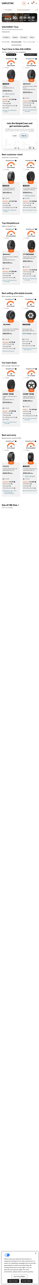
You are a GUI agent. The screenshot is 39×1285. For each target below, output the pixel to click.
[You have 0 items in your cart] (32, 3)
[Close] (36, 1253)
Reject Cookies (13, 1281)
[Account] (28, 3)
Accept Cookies (26, 1281)
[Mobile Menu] (36, 3)
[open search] (24, 3)
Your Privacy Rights (19, 1276)
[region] (20, 1267)
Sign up (23, 135)
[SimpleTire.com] (9, 3)
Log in (15, 135)
